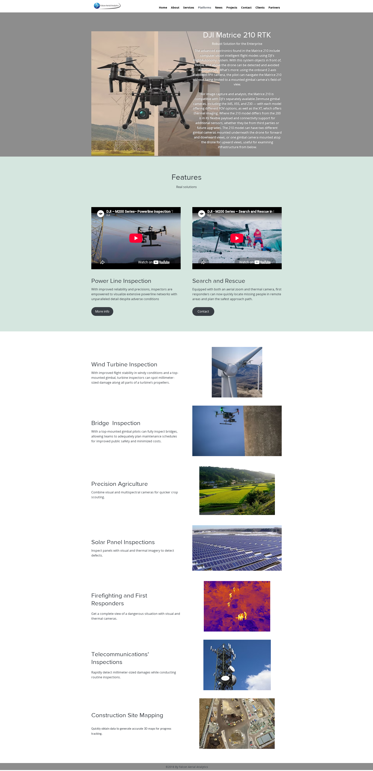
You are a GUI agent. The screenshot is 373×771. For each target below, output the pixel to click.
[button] (203, 311)
